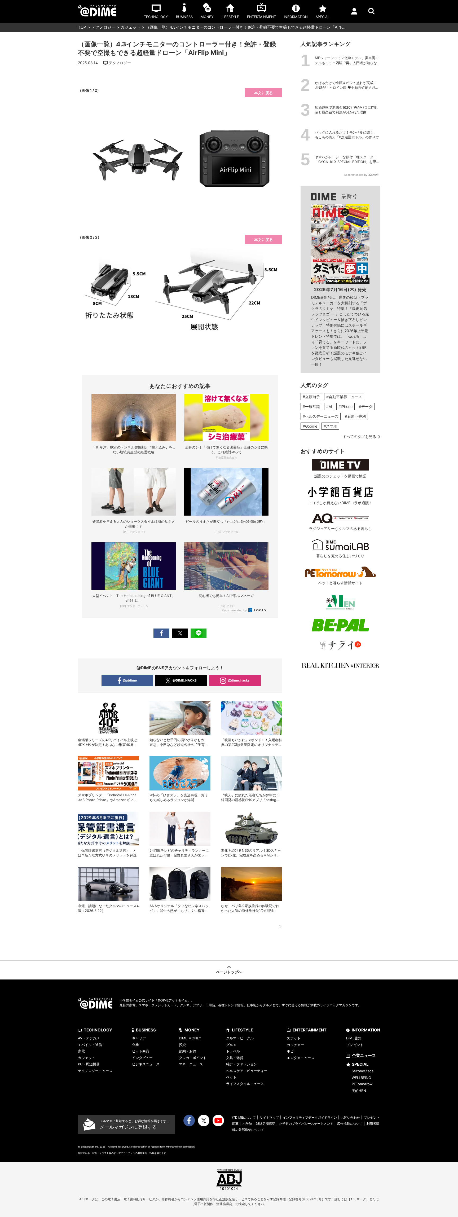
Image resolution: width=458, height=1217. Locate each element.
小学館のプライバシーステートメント (306, 1124)
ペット (231, 1077)
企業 (135, 1045)
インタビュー (142, 1058)
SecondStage (363, 1071)
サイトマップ (269, 1117)
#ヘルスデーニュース (320, 416)
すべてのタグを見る (359, 436)
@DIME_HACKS (185, 680)
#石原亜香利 (355, 416)
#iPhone (345, 406)
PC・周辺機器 (89, 1064)
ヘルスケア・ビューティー (246, 1071)
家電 (81, 1051)
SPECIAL (360, 1064)
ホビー (292, 1051)
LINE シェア (198, 633)
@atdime (130, 680)
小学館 (247, 1124)
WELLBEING (361, 1077)
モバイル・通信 (90, 1045)
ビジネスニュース (146, 1064)
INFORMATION (366, 1030)
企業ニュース (364, 1055)
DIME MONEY (190, 1038)
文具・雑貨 (234, 1058)
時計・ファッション (241, 1064)
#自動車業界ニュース (344, 396)
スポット (294, 1038)
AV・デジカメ (89, 1038)
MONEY (192, 1030)
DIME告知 (354, 1038)
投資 (182, 1045)
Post (180, 633)
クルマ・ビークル (240, 1038)
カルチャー (295, 1045)
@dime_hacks (239, 680)
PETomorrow (362, 1084)
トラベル (233, 1051)
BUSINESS (146, 1030)
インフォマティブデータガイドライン (310, 1117)
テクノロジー (103, 27)
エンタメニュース (300, 1058)
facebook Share (161, 633)
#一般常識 (311, 406)
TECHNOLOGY (98, 1030)
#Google (310, 426)
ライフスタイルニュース (245, 1084)
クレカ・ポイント (192, 1058)
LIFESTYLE (242, 1030)
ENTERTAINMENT (310, 1030)
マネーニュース (191, 1064)
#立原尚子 (311, 396)
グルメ (231, 1045)
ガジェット (130, 27)
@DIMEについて (244, 1117)
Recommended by (235, 610)
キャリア (139, 1038)
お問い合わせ (350, 1117)
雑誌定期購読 (265, 1124)
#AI (329, 406)
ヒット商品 (140, 1051)
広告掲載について (350, 1124)
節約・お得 (187, 1051)
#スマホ (330, 426)
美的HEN (359, 1090)
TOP (82, 27)
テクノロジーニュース (95, 1071)
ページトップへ (229, 972)
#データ (365, 406)
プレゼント (354, 1045)
